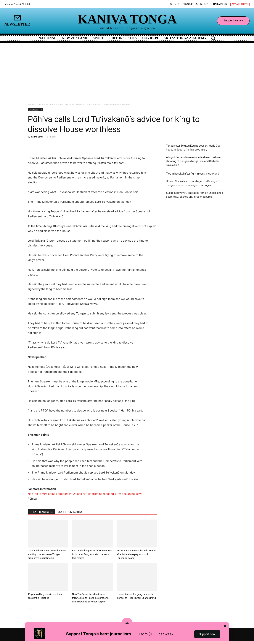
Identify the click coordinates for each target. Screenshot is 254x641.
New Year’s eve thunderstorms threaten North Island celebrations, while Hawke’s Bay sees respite (90, 598)
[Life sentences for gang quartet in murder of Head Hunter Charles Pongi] (137, 577)
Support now (207, 634)
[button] (212, 37)
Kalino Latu (37, 136)
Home (31, 104)
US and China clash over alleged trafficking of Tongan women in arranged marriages (192, 183)
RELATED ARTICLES (41, 511)
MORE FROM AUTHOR (70, 511)
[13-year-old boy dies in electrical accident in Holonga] (48, 577)
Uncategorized (45, 104)
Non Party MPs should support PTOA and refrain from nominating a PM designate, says (85, 494)
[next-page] (36, 609)
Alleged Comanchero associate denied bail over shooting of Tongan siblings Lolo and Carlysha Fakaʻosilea (194, 161)
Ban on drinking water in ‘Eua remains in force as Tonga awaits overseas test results (92, 554)
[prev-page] (30, 609)
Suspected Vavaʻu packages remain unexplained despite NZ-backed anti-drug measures (194, 194)
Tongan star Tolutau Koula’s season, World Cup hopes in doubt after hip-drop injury (193, 147)
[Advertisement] (127, 71)
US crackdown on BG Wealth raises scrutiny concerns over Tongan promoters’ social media (47, 554)
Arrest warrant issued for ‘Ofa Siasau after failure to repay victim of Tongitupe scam (136, 554)
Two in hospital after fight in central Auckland (192, 173)
